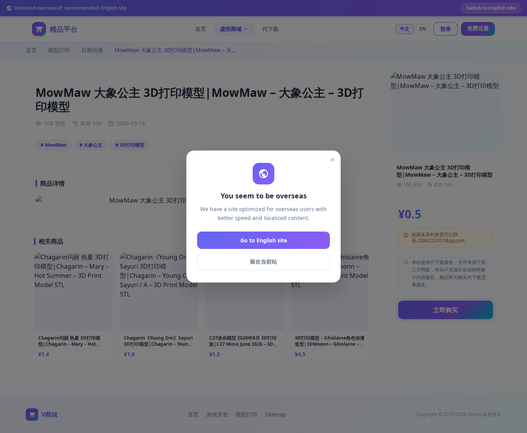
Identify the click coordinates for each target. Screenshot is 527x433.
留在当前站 (263, 261)
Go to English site (263, 240)
